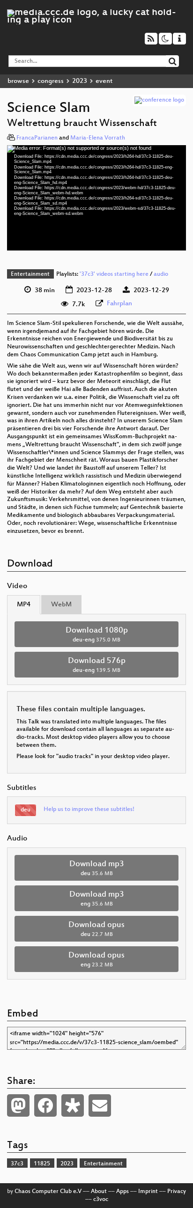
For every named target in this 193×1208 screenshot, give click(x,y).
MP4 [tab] (23, 605)
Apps (122, 1191)
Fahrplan (119, 304)
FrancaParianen (37, 138)
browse (18, 81)
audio (161, 274)
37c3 (17, 1164)
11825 (42, 1164)
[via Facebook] (45, 1105)
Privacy (176, 1191)
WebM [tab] (61, 605)
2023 (79, 81)
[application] (96, 197)
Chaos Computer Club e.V (48, 1191)
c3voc (100, 1199)
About (99, 1191)
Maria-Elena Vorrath (97, 138)
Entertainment (30, 274)
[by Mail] (100, 1105)
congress (50, 81)
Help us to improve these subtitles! (89, 809)
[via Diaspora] (72, 1105)
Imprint (148, 1191)
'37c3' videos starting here (114, 274)
